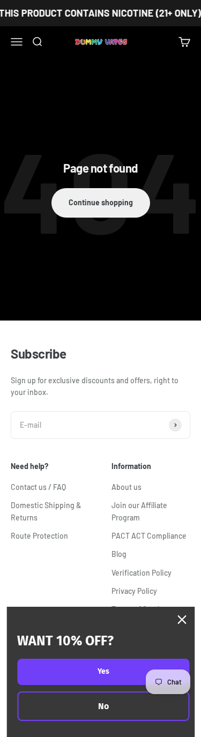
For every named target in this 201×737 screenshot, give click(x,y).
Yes (103, 671)
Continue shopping (101, 202)
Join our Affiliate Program (139, 511)
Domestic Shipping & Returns (46, 511)
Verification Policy (141, 572)
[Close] (182, 619)
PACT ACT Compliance (149, 535)
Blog (118, 554)
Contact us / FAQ (38, 487)
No (103, 706)
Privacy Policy (134, 590)
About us (126, 487)
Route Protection (39, 535)
